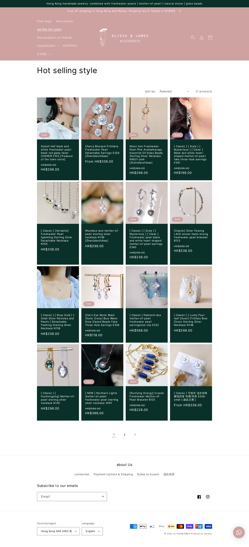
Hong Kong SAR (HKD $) (56, 531)
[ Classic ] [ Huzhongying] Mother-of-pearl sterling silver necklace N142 (58, 397)
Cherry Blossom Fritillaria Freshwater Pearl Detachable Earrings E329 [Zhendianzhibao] (102, 151)
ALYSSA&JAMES (181, 533)
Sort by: (150, 91)
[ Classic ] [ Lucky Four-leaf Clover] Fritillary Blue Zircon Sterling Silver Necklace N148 (191, 319)
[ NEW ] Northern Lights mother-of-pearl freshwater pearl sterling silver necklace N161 (101, 397)
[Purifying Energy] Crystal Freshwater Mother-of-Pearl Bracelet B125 (147, 396)
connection (81, 474)
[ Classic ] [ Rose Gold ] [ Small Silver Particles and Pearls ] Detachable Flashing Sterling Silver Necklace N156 (57, 321)
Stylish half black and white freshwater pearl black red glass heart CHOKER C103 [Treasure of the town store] (57, 153)
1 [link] (114, 434)
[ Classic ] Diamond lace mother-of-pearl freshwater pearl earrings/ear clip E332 (145, 319)
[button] (47, 46)
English (90, 531)
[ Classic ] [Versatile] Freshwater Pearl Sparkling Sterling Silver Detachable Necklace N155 (56, 237)
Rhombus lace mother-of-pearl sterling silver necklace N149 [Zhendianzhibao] (102, 235)
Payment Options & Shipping (113, 474)
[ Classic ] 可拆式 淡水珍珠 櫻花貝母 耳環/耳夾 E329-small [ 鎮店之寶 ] (190, 396)
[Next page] (135, 434)
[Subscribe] (102, 496)
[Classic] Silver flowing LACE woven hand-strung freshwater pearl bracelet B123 (191, 235)
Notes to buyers (148, 474)
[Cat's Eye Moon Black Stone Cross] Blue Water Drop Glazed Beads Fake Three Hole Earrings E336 (102, 319)
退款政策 (169, 474)
